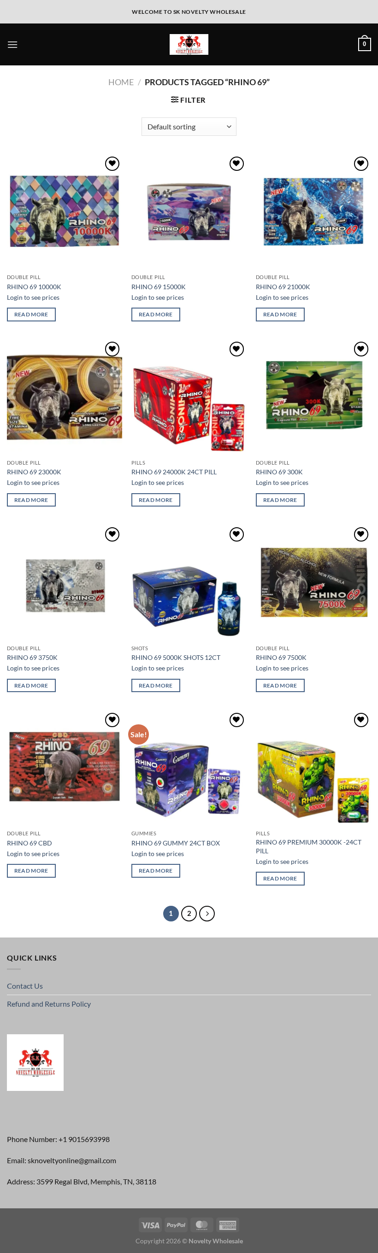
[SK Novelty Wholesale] (189, 44)
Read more (31, 314)
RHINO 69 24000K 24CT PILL (174, 472)
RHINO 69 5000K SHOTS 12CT (175, 657)
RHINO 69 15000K (158, 287)
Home (121, 82)
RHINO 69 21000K (283, 287)
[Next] (207, 913)
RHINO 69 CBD (29, 843)
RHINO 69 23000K (34, 472)
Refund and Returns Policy (49, 1003)
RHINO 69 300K (279, 472)
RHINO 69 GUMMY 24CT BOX (175, 843)
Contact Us (25, 985)
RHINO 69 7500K (281, 657)
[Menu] (12, 44)
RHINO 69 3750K (32, 657)
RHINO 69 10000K (34, 287)
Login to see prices (33, 297)
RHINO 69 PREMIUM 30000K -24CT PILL (308, 846)
